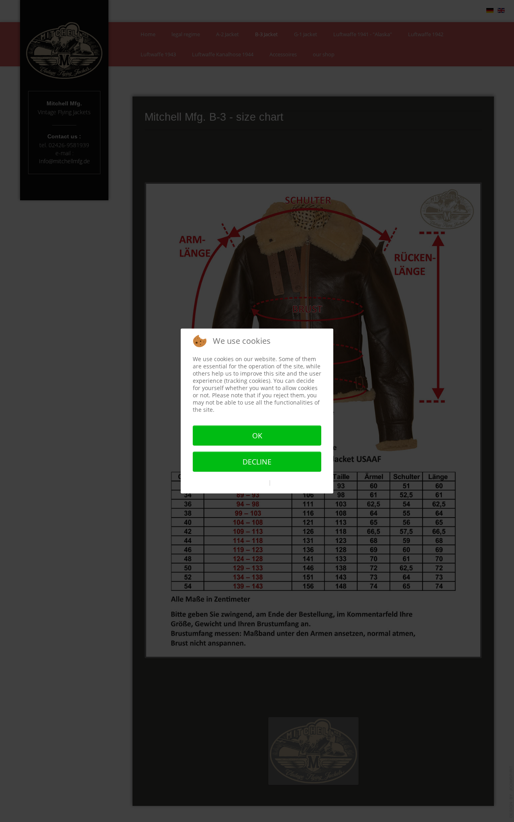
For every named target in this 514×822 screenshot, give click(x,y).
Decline (257, 461)
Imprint (283, 482)
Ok (257, 435)
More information (244, 482)
